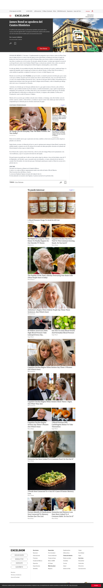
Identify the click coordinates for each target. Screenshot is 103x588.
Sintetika (35, 568)
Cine (16, 182)
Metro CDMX (51, 560)
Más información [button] (73, 585)
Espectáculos (36, 566)
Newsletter (19, 559)
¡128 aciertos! (37, 11)
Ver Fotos (43, 49)
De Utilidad (81, 553)
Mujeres (50, 568)
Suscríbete (19, 567)
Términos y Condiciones (16, 574)
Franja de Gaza (52, 558)
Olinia (54, 11)
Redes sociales (67, 558)
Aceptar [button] (96, 585)
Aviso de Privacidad (15, 577)
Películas (20, 182)
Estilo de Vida (66, 568)
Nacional (35, 553)
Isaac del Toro (77, 11)
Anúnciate (88, 11)
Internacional (36, 555)
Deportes (35, 563)
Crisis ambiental (52, 555)
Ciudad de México (37, 560)
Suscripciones (82, 568)
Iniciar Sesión (19, 555)
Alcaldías (65, 560)
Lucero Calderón (17, 37)
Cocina (65, 563)
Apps (79, 555)
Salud (64, 566)
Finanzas (35, 558)
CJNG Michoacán (61, 11)
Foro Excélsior (52, 553)
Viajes (80, 550)
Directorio (13, 572)
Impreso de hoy (90, 16)
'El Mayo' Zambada (47, 11)
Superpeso (70, 11)
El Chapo (50, 563)
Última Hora (90, 15)
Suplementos (66, 550)
